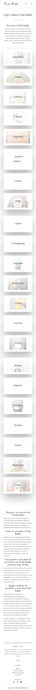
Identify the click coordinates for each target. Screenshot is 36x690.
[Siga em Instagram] (21, 682)
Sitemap (18, 668)
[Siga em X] (17, 682)
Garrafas (18, 263)
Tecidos (18, 425)
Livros (18, 343)
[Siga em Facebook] (14, 682)
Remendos (18, 465)
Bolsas (18, 365)
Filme (18, 485)
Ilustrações (18, 283)
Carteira (18, 323)
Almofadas (18, 57)
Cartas (18, 181)
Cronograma (18, 243)
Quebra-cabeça (18, 159)
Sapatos (18, 385)
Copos (18, 223)
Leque (18, 77)
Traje (18, 201)
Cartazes (18, 96)
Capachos (18, 136)
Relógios (18, 405)
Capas (18, 303)
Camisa (18, 116)
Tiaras (18, 445)
